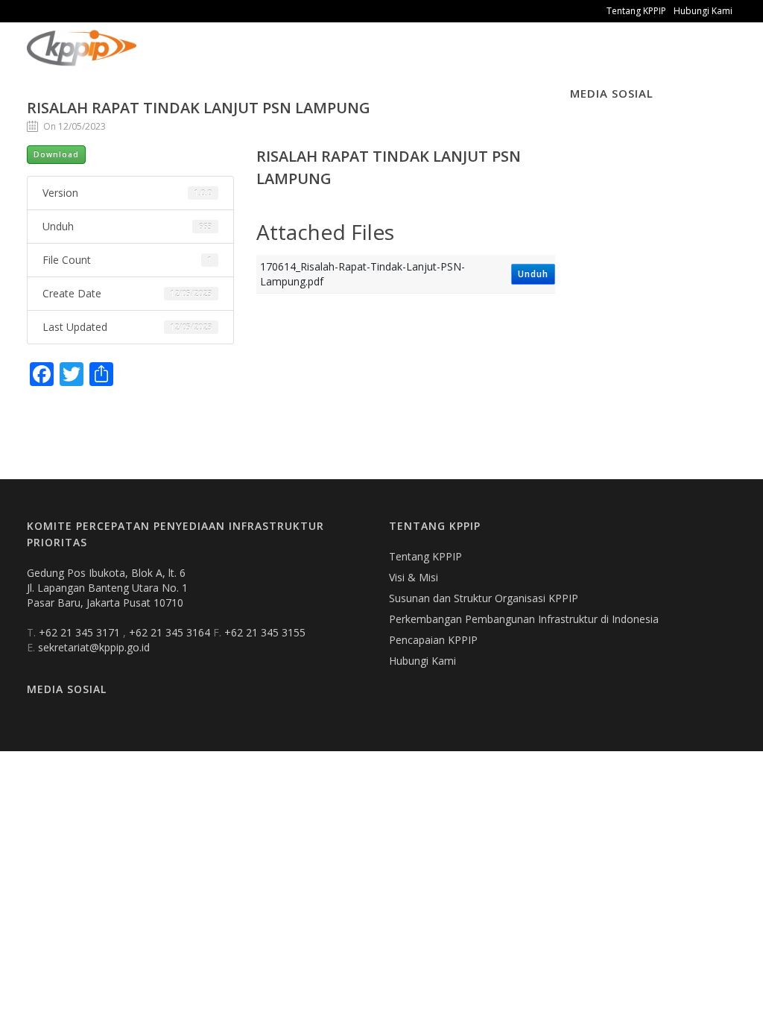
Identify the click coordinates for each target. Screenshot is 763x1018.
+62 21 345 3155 (264, 632)
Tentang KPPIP (636, 10)
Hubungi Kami (703, 10)
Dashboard (469, 59)
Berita (303, 59)
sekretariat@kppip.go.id (94, 647)
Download (56, 154)
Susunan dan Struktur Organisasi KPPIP (483, 598)
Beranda (169, 59)
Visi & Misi (413, 577)
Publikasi (239, 59)
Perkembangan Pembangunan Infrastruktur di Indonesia (524, 619)
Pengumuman (379, 59)
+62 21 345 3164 (171, 632)
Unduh (533, 274)
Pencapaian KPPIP (433, 640)
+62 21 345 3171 (81, 632)
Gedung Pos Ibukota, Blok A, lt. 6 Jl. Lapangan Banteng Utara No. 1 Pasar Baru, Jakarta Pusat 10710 (107, 588)
